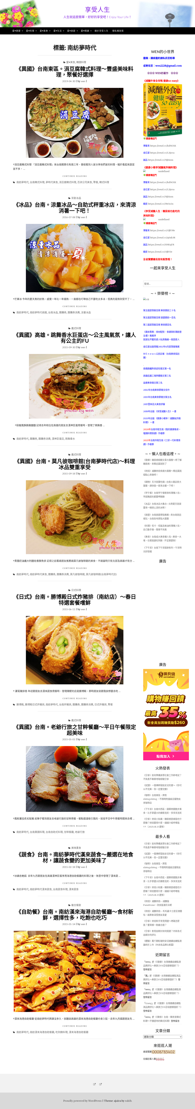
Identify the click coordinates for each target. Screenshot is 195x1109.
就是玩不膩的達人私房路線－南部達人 (161, 339)
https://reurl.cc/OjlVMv (162, 230)
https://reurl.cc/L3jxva (162, 152)
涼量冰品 (86, 312)
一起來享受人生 (163, 268)
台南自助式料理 (54, 831)
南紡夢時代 (22, 182)
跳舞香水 (70, 438)
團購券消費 (74, 312)
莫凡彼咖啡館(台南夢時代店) (101, 574)
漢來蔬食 (74, 889)
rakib (128, 1100)
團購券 (62, 312)
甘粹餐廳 (69, 831)
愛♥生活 (57, 30)
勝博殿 (20, 704)
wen (83, 81)
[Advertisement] (166, 611)
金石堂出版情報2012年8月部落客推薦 (161, 346)
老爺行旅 (80, 831)
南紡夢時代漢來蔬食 (41, 889)
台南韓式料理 (37, 182)
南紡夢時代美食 (38, 574)
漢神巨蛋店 (58, 438)
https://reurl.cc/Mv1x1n (160, 203)
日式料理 (76, 590)
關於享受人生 (101, 30)
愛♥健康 (16, 30)
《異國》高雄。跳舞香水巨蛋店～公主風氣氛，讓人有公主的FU (74, 338)
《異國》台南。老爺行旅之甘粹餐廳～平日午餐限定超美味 (74, 730)
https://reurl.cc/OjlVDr (160, 251)
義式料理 (76, 328)
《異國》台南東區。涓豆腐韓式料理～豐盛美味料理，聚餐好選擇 (74, 71)
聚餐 (95, 182)
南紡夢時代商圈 (38, 312)
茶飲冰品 (76, 197)
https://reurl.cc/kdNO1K (163, 145)
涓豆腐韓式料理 (67, 182)
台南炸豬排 (65, 704)
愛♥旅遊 (71, 30)
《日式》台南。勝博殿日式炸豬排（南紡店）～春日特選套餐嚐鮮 (74, 599)
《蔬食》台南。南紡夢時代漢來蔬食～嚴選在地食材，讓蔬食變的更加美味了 (74, 857)
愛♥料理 (30, 30)
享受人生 (97, 9)
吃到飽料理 (61, 1032)
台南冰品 (53, 312)
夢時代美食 (52, 182)
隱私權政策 (118, 30)
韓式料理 (104, 182)
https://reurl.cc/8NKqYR (161, 244)
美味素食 (76, 847)
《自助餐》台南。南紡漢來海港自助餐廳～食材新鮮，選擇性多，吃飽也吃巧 (74, 914)
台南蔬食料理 (60, 889)
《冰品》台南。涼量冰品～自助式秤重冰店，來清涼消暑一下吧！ (74, 207)
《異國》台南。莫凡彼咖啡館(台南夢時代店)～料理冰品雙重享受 (74, 464)
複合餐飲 (76, 905)
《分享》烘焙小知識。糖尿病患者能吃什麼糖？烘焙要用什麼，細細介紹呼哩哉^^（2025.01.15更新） (162, 823)
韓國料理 (81, 62)
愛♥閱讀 (85, 30)
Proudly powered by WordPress (82, 1100)
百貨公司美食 (84, 182)
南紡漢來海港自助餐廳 (42, 1032)
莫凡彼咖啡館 (77, 574)
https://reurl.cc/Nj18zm (160, 160)
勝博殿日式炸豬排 (34, 704)
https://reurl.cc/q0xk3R (162, 237)
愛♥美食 (44, 30)
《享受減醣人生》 (163, 411)
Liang (148, 1003)
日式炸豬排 (100, 704)
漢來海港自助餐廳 (78, 1032)
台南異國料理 (37, 831)
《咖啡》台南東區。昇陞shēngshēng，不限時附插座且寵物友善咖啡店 (162, 799)
